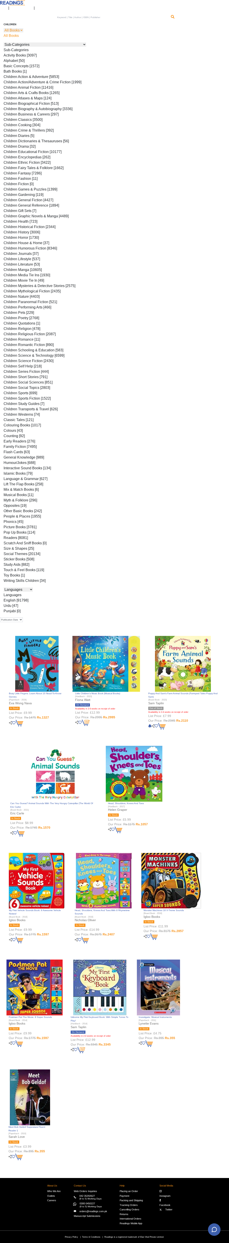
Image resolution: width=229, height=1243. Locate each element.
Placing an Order (129, 1191)
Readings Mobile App (131, 1223)
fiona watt (82, 700)
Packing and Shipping (131, 1200)
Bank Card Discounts (21, 6)
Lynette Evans (149, 1023)
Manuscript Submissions (87, 1216)
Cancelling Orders (129, 1209)
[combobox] (112, 17)
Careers (51, 1200)
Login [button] (2, 6)
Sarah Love (16, 1136)
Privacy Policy (71, 1237)
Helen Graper (117, 809)
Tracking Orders (129, 1205)
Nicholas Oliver (85, 920)
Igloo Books (17, 920)
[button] (39, 6)
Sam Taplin (156, 703)
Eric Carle (17, 813)
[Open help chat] (214, 1229)
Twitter (168, 1209)
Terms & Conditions (91, 1237)
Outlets (51, 1196)
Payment (124, 1196)
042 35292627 (87, 1196)
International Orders (130, 1218)
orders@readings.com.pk (93, 1211)
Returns (124, 1214)
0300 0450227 (87, 1203)
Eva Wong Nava (20, 703)
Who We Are (54, 1191)
